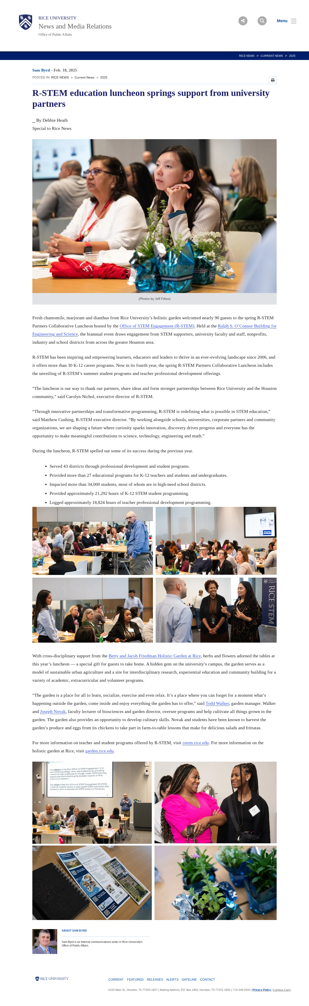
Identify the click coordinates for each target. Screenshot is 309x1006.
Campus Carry (282, 990)
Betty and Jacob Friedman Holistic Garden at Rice (155, 655)
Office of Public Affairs (55, 34)
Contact (207, 979)
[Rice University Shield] (25, 22)
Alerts (172, 979)
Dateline (189, 979)
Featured (135, 979)
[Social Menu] (242, 20)
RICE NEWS (246, 55)
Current (116, 979)
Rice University (57, 17)
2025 (292, 55)
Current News (272, 55)
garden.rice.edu (99, 750)
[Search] (262, 20)
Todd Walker (217, 703)
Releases (155, 979)
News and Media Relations (75, 26)
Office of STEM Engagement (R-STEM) (157, 325)
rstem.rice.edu (196, 742)
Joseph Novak (53, 711)
